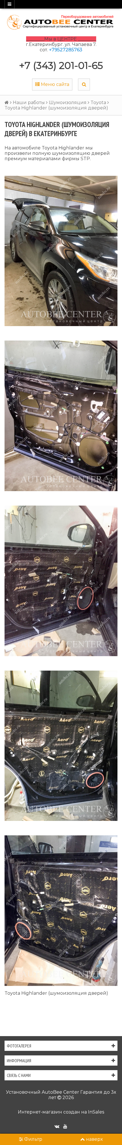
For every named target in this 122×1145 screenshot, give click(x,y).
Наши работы (29, 102)
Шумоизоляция (68, 102)
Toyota (98, 102)
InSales (96, 1112)
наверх (94, 1139)
